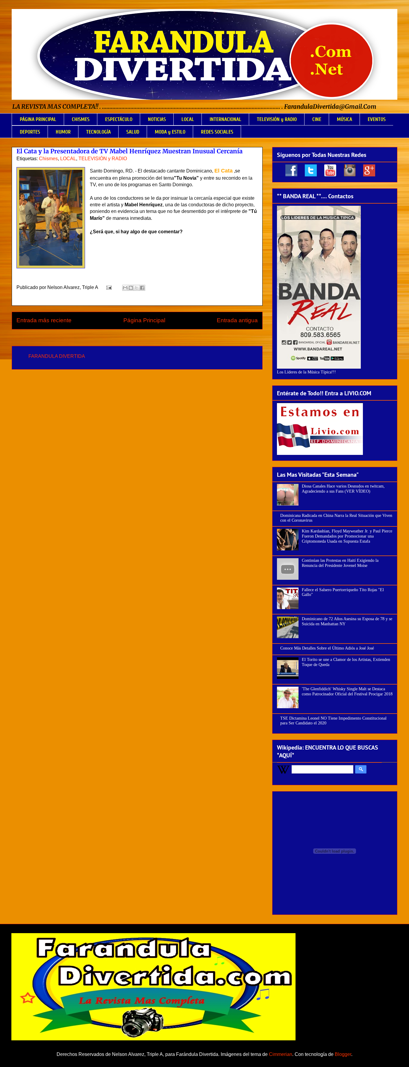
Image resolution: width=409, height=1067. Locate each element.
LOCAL (187, 119)
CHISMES (81, 119)
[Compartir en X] (137, 288)
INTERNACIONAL (225, 119)
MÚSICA (344, 119)
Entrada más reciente (44, 320)
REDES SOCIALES (217, 132)
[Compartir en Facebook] (142, 288)
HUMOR (63, 132)
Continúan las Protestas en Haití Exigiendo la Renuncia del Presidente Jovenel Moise (340, 563)
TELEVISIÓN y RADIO (277, 119)
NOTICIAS (157, 119)
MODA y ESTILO (170, 132)
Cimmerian (280, 1054)
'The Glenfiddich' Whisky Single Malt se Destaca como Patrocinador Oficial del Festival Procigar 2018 (347, 691)
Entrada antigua (237, 320)
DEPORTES (30, 132)
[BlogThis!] (131, 288)
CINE (316, 119)
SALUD (132, 132)
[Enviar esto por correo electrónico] (125, 288)
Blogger (343, 1054)
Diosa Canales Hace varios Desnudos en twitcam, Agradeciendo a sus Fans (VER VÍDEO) (343, 489)
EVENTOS (377, 119)
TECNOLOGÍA (98, 132)
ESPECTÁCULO (118, 119)
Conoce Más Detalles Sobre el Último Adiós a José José (327, 648)
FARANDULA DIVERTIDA (56, 356)
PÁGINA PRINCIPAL (38, 119)
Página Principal (144, 320)
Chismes (48, 158)
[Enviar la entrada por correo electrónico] (108, 287)
